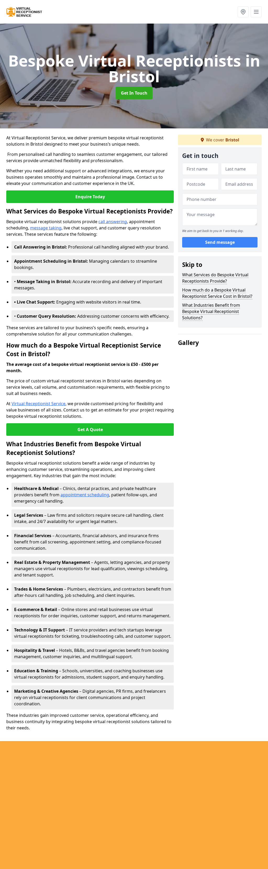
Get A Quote (90, 429)
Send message (220, 242)
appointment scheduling (84, 495)
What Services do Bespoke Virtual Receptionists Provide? (215, 278)
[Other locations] (243, 11)
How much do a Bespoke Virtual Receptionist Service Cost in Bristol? (217, 293)
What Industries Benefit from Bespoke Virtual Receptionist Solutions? (211, 311)
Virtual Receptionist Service (38, 403)
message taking (46, 228)
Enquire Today (90, 197)
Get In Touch (134, 93)
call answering (112, 221)
